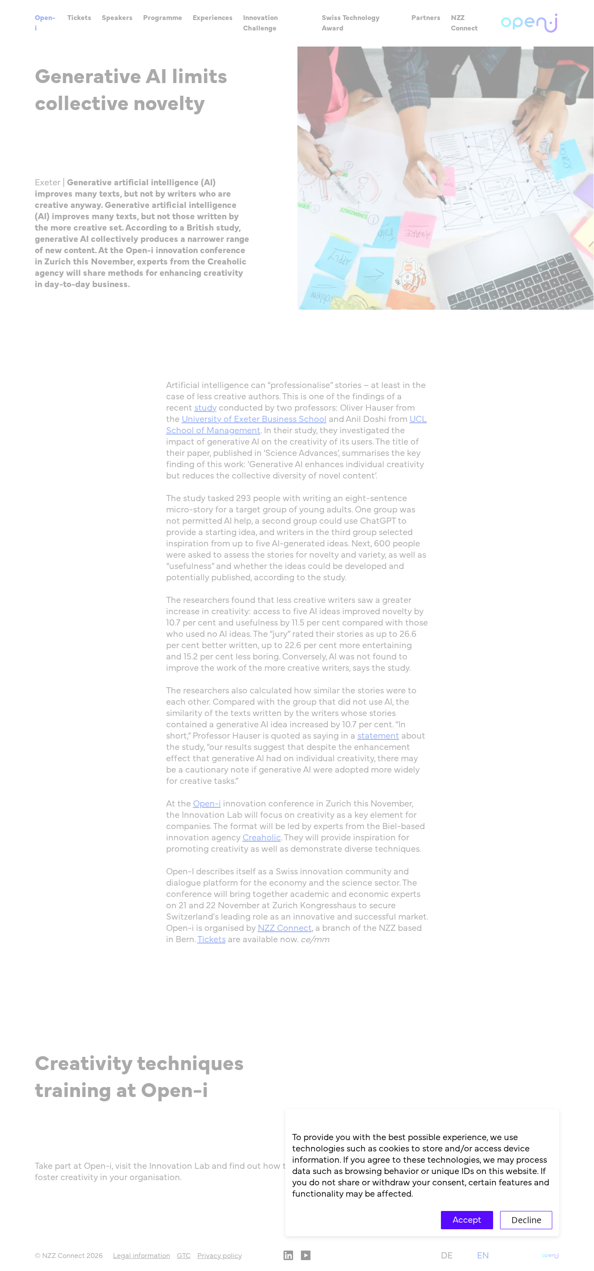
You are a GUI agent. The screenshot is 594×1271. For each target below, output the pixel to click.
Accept (467, 1220)
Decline (526, 1220)
